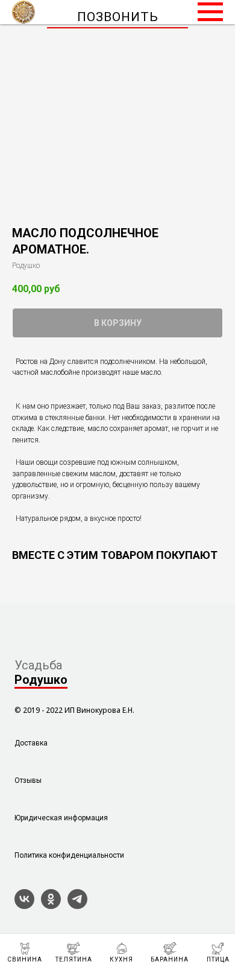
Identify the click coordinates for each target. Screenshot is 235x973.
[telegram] (77, 906)
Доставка (31, 743)
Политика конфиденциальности (69, 855)
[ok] (51, 906)
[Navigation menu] (210, 12)
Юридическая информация (61, 817)
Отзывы (28, 780)
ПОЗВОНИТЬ (117, 17)
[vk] (24, 906)
